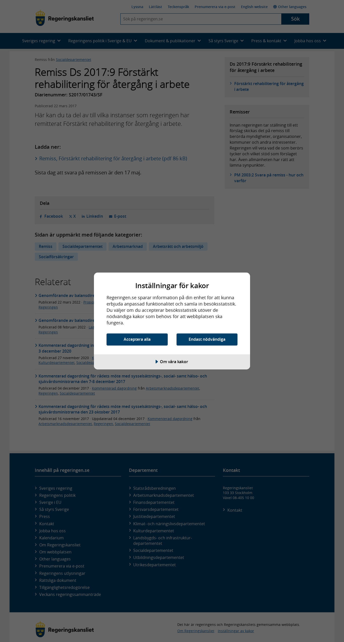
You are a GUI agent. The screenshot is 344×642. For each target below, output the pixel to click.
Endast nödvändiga (207, 339)
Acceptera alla (137, 339)
